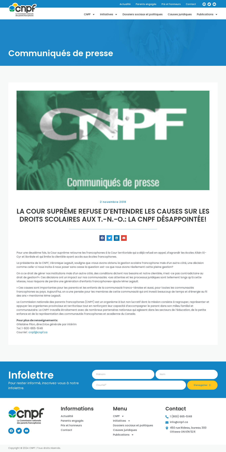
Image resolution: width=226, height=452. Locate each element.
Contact (66, 430)
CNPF (87, 14)
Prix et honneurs (71, 425)
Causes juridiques (180, 14)
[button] (102, 238)
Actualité (67, 416)
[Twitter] (19, 431)
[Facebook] (11, 431)
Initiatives (106, 14)
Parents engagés (72, 420)
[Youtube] (26, 431)
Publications (205, 14)
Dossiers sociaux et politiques (143, 14)
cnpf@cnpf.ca (38, 332)
